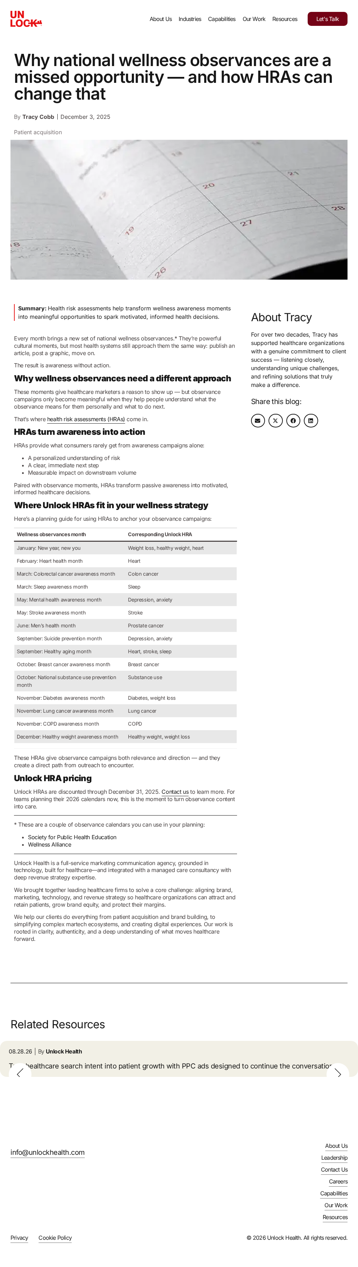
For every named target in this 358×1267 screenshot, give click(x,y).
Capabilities (221, 18)
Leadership (334, 1157)
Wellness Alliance (49, 844)
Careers (338, 1181)
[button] (258, 420)
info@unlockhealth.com (47, 1152)
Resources (284, 18)
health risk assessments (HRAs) (86, 419)
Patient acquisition (38, 132)
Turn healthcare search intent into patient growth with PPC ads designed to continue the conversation (171, 1066)
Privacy (19, 1237)
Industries (190, 18)
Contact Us (334, 1169)
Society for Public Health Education (72, 837)
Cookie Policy (55, 1237)
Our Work (254, 18)
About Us (161, 18)
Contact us (175, 791)
